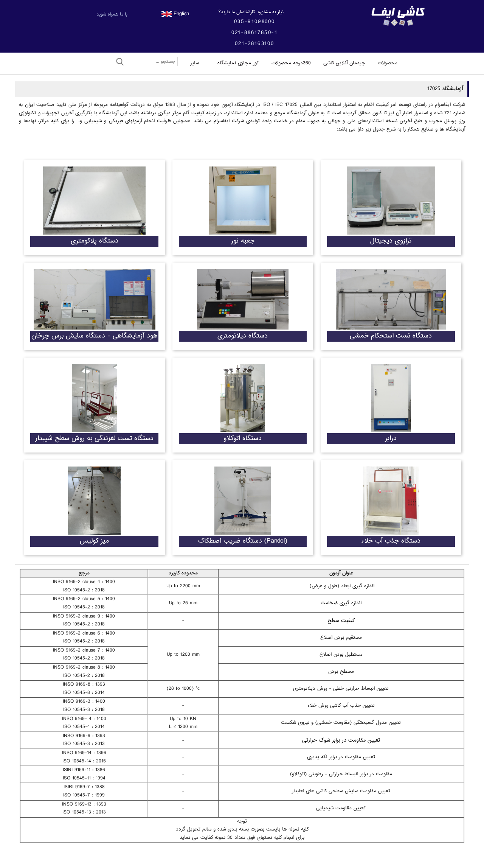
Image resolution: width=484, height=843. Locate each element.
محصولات (387, 63)
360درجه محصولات (291, 63)
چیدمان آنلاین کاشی (344, 63)
